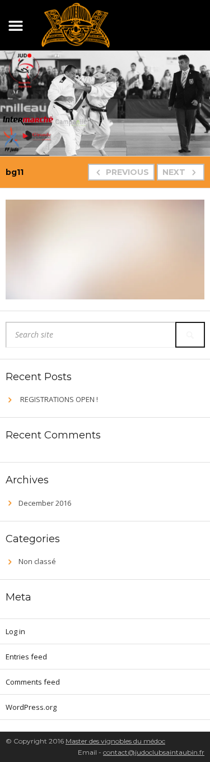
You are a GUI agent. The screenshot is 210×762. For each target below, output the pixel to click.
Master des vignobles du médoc (115, 741)
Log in (15, 631)
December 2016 (44, 503)
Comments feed (33, 682)
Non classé (37, 561)
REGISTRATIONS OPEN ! (59, 399)
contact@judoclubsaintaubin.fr (153, 752)
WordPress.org (31, 707)
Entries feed (26, 657)
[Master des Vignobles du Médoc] (75, 23)
